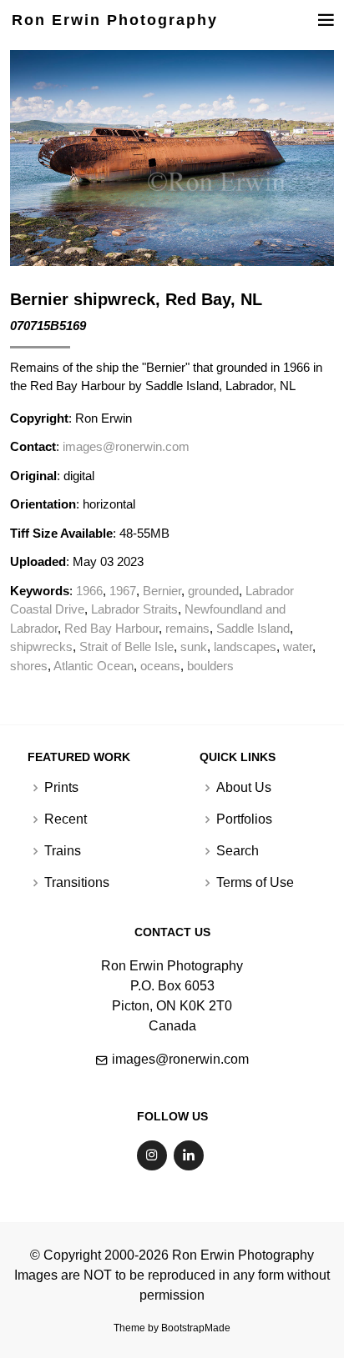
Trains (62, 851)
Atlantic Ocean (93, 666)
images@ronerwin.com (126, 446)
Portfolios (244, 819)
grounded (213, 591)
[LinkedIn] (189, 1155)
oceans (160, 666)
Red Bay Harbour (111, 628)
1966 (89, 591)
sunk (193, 646)
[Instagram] (152, 1155)
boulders (210, 666)
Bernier (162, 591)
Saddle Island (253, 628)
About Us (243, 787)
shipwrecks (41, 646)
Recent (65, 819)
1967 (122, 591)
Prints (61, 787)
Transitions (76, 882)
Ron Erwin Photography (115, 20)
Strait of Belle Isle (126, 646)
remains (187, 628)
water (297, 646)
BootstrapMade (195, 1328)
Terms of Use (255, 882)
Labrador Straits (134, 609)
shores (29, 666)
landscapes (245, 646)
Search (237, 851)
